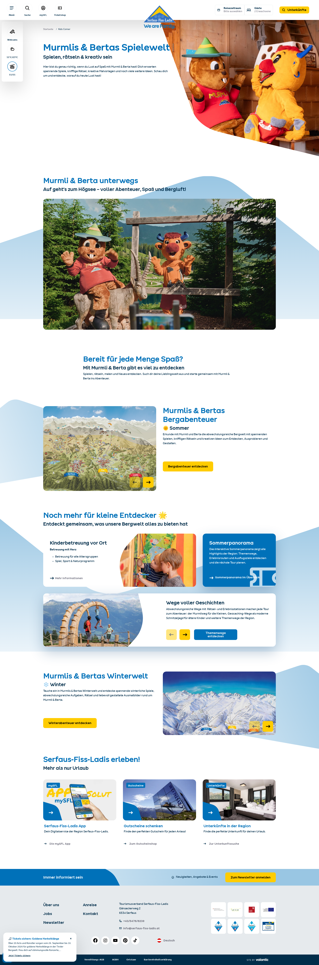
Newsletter (53, 922)
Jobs (47, 913)
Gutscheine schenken (143, 826)
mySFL (43, 15)
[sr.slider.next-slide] (148, 482)
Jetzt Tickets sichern (19, 956)
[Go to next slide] (184, 634)
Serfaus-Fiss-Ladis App (65, 826)
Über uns (51, 905)
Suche (27, 15)
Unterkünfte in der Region (228, 826)
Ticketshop (60, 15)
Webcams (12, 40)
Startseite (48, 29)
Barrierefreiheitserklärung (158, 960)
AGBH (115, 960)
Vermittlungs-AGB (94, 960)
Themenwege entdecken (216, 634)
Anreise (90, 905)
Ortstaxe (131, 960)
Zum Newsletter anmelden (250, 877)
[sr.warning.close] (70, 939)
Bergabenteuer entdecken (188, 466)
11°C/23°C (12, 57)
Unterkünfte (296, 10)
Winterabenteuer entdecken (70, 723)
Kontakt (90, 913)
